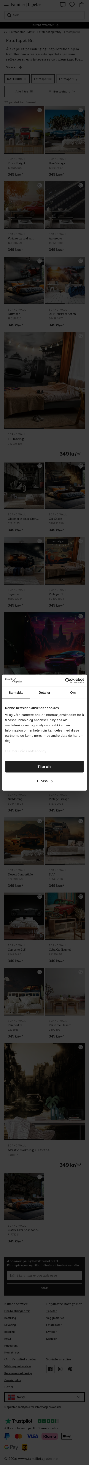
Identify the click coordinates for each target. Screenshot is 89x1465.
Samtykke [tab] (16, 692)
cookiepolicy (36, 751)
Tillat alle (44, 766)
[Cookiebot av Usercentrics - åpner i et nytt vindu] (65, 680)
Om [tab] (73, 692)
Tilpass (42, 781)
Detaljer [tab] (45, 692)
